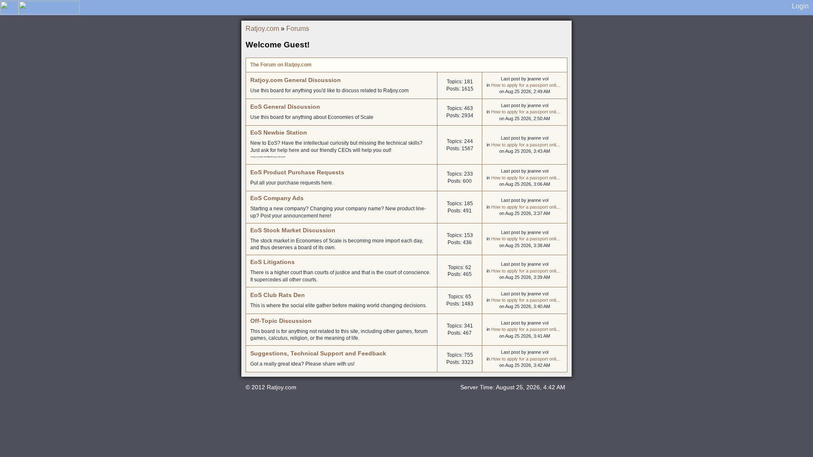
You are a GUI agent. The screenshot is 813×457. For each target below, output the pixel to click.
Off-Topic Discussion (281, 320)
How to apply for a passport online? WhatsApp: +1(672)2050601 (556, 85)
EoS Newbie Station (278, 132)
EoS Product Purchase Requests (297, 172)
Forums (297, 28)
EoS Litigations (272, 262)
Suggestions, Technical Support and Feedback (318, 353)
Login (800, 6)
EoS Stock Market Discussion (292, 230)
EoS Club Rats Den (277, 295)
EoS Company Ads (277, 198)
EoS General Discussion (285, 106)
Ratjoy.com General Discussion (295, 80)
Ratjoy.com (262, 28)
